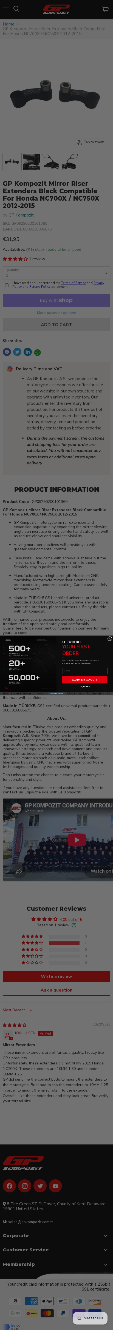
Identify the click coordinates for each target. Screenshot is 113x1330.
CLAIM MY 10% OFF (85, 679)
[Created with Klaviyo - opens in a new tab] (56, 693)
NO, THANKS (84, 686)
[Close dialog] (110, 639)
